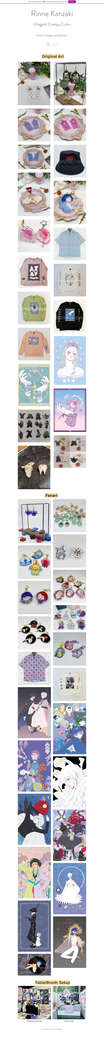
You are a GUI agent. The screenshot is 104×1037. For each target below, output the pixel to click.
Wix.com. (61, 1029)
